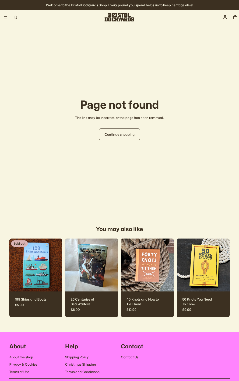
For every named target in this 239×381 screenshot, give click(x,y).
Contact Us (129, 357)
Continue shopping (119, 134)
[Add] (111, 284)
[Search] (15, 17)
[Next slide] (113, 265)
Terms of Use (19, 372)
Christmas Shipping (80, 364)
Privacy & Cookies (23, 364)
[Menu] (5, 17)
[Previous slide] (70, 265)
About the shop (21, 357)
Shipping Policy (77, 357)
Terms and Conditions (82, 372)
